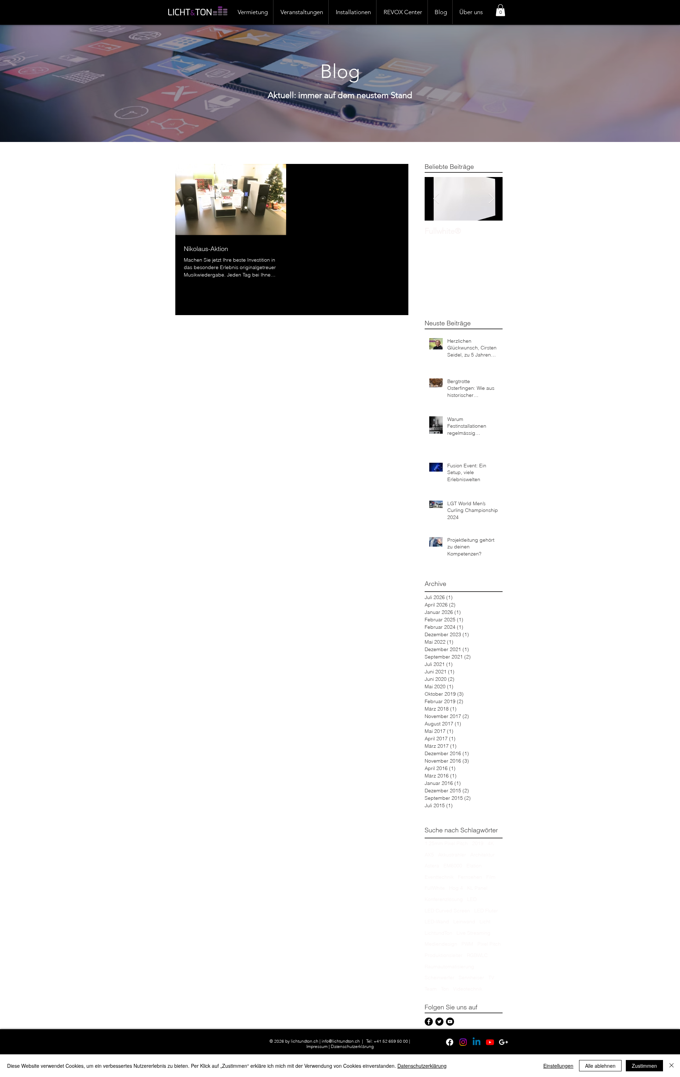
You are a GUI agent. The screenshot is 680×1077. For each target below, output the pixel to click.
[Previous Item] (436, 198)
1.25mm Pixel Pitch (446, 843)
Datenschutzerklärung (352, 1046)
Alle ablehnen (600, 1065)
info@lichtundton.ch (341, 1041)
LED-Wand (437, 921)
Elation (474, 865)
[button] (500, 10)
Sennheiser (471, 977)
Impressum (317, 1046)
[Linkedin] (476, 1042)
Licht (485, 921)
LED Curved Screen (447, 910)
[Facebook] (449, 1042)
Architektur (482, 854)
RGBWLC (477, 955)
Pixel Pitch (489, 944)
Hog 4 (456, 888)
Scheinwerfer (439, 977)
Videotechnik (467, 989)
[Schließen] (671, 1065)
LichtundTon (438, 933)
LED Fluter (486, 910)
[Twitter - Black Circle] (439, 1022)
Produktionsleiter (444, 955)
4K (491, 843)
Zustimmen (644, 1065)
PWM (467, 944)
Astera (432, 865)
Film (490, 877)
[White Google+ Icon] (503, 1042)
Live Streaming (474, 933)
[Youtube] (490, 1042)
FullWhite (435, 888)
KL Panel (477, 888)
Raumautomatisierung (449, 966)
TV (491, 977)
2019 (477, 843)
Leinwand (464, 921)
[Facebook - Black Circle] (429, 1022)
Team (431, 989)
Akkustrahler (452, 854)
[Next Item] (491, 198)
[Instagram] (463, 1042)
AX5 (429, 854)
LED (472, 899)
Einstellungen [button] (558, 1065)
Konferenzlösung (444, 899)
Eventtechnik (439, 877)
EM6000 (452, 865)
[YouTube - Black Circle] (450, 1022)
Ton (445, 989)
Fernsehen (470, 877)
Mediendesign (441, 944)
